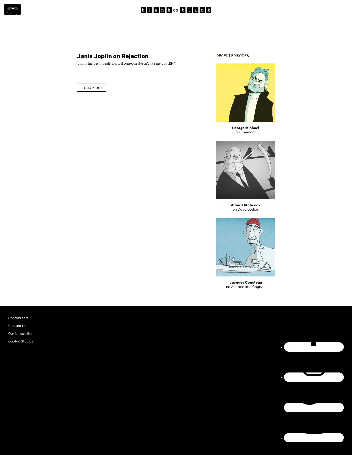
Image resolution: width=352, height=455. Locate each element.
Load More (92, 87)
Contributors (18, 318)
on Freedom (245, 130)
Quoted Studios (20, 341)
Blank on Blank (176, 10)
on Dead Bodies (246, 207)
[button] (13, 9)
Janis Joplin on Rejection (112, 56)
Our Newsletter (20, 334)
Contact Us (17, 326)
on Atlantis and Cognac (245, 284)
